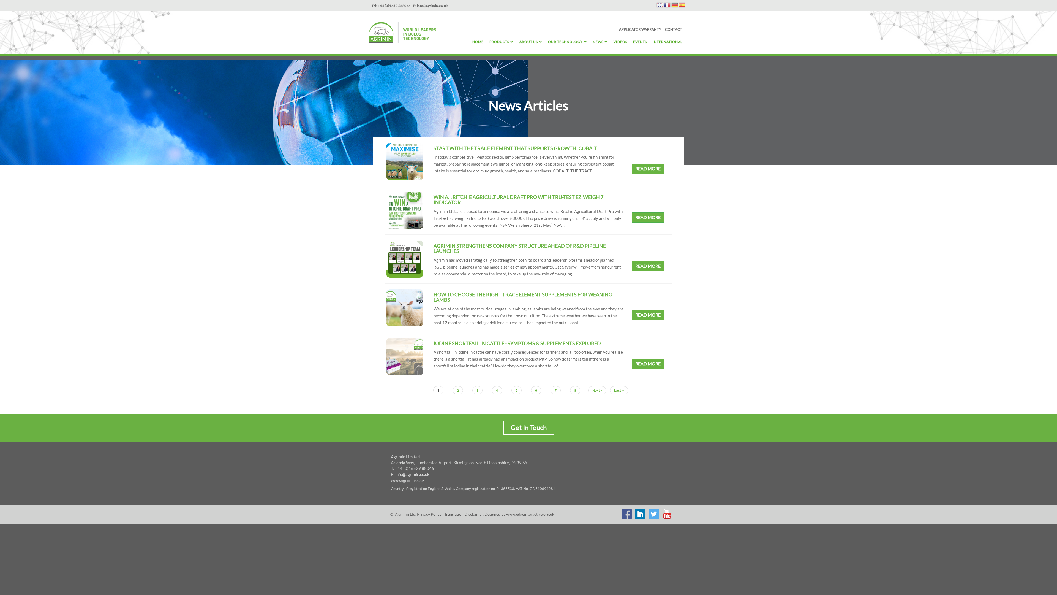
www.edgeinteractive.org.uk (530, 514)
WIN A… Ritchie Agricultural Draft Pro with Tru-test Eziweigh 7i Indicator (519, 199)
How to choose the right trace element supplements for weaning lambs (523, 297)
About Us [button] (528, 42)
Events (640, 42)
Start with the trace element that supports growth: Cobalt (515, 148)
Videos (620, 42)
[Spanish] (682, 6)
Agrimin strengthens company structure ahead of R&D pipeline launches (520, 248)
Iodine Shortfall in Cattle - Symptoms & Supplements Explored (517, 343)
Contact (673, 29)
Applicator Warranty (640, 29)
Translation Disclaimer (463, 514)
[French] (667, 6)
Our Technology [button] (565, 42)
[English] (659, 6)
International (667, 42)
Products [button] (499, 42)
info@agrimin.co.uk (412, 474)
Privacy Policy (429, 514)
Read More (648, 168)
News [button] (598, 42)
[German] (674, 6)
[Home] (402, 33)
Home (478, 42)
